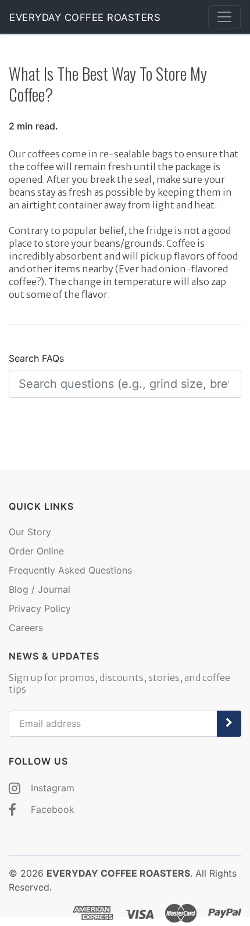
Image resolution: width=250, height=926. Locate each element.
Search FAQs (36, 358)
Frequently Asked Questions (70, 570)
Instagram (51, 788)
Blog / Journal (39, 589)
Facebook (51, 809)
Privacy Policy (40, 608)
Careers (26, 627)
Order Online (36, 551)
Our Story (30, 532)
